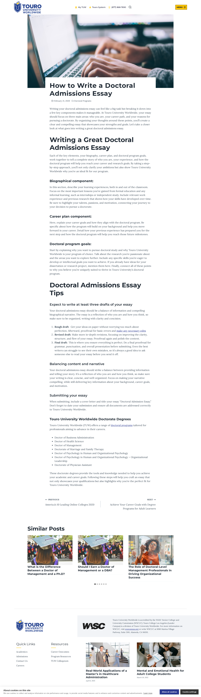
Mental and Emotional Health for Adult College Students (160, 672)
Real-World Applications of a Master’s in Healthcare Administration (106, 674)
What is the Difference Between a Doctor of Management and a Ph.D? (46, 570)
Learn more (147, 693)
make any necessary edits (131, 330)
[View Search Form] (130, 7)
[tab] (95, 584)
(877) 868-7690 (118, 7)
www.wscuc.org (132, 629)
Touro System (99, 7)
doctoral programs (121, 425)
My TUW (82, 7)
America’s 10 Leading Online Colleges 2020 (69, 502)
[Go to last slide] (32, 558)
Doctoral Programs (82, 101)
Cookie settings (189, 692)
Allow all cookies (169, 692)
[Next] (169, 558)
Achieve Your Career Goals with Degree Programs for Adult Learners (133, 504)
